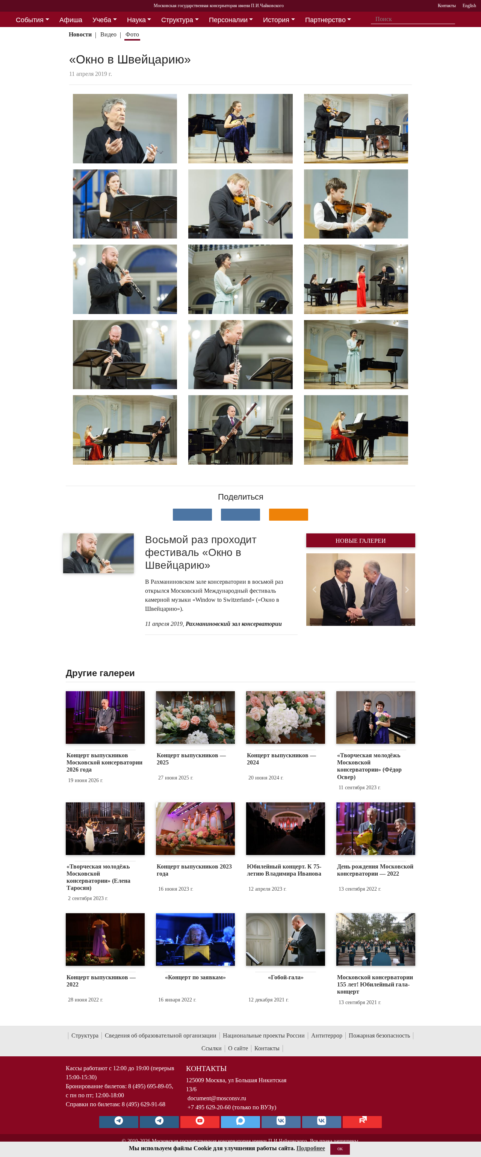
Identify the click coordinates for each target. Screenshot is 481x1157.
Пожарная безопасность (379, 1035)
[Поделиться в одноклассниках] (288, 515)
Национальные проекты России (264, 1035)
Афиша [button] (70, 20)
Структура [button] (177, 20)
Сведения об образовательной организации (160, 1035)
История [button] (276, 20)
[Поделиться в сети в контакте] (192, 515)
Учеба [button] (101, 20)
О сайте (238, 1048)
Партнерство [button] (325, 20)
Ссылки (211, 1048)
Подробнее (310, 1148)
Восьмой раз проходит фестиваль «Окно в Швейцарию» (201, 552)
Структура (84, 1035)
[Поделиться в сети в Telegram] (240, 515)
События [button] (30, 20)
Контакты (267, 1048)
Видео (108, 34)
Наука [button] (136, 20)
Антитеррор (326, 1035)
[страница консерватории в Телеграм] (118, 1122)
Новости (80, 34)
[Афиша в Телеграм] (362, 1122)
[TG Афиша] (159, 1122)
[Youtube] (199, 1122)
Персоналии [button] (228, 20)
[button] (314, 589)
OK (340, 1149)
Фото (132, 34)
